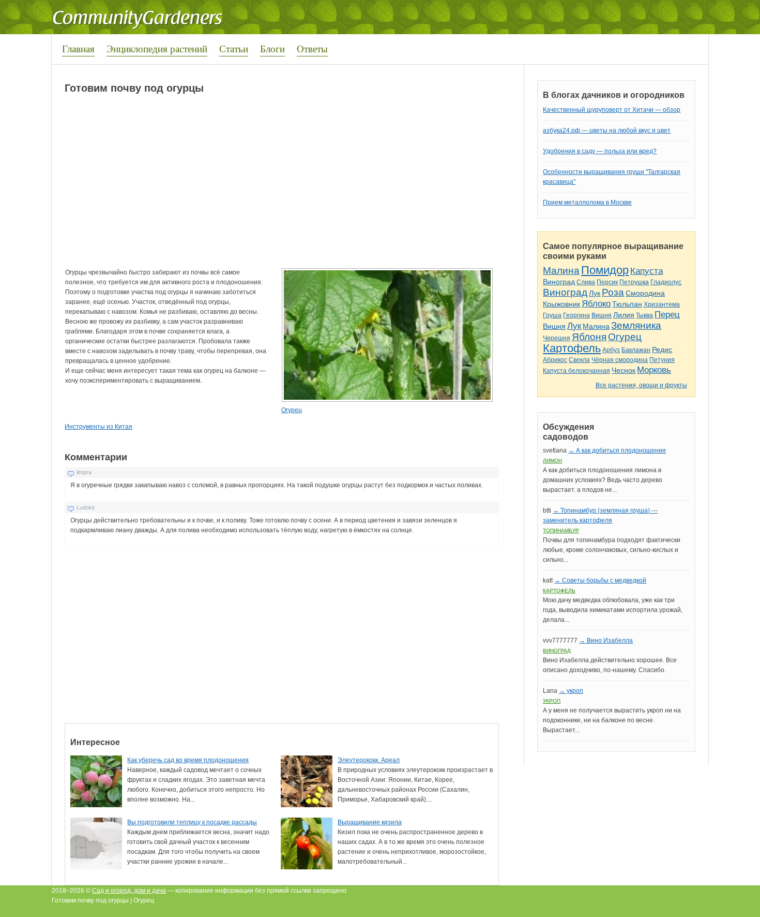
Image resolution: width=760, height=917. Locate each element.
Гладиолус (665, 282)
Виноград (559, 282)
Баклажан (635, 350)
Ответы (312, 48)
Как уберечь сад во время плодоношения (188, 760)
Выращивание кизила (370, 822)
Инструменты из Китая (98, 426)
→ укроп (571, 690)
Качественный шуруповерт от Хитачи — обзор (611, 109)
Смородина (645, 293)
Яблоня (589, 336)
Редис (662, 349)
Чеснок (623, 370)
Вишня (601, 315)
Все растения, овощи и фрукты (641, 385)
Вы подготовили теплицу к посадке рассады (192, 822)
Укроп (551, 701)
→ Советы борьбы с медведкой (600, 580)
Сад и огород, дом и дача (129, 890)
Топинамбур (561, 530)
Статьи (233, 48)
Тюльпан (627, 304)
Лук (594, 293)
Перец (667, 314)
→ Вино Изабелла (606, 640)
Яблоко (596, 304)
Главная (78, 48)
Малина (561, 270)
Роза (613, 292)
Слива (585, 282)
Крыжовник (561, 304)
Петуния (662, 359)
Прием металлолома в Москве (587, 202)
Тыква (644, 315)
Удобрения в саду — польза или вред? (600, 151)
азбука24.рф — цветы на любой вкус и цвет (607, 130)
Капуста (646, 271)
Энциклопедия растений (157, 48)
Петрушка (634, 282)
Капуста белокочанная (576, 370)
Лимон (552, 460)
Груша (552, 315)
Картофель (572, 348)
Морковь (654, 370)
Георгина (576, 315)
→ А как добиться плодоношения (617, 450)
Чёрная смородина (619, 359)
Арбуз (611, 350)
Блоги (272, 48)
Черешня (556, 338)
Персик (607, 282)
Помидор (605, 270)
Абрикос (555, 359)
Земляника (636, 325)
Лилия (623, 315)
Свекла (579, 359)
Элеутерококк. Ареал (369, 760)
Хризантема (662, 304)
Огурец (291, 410)
